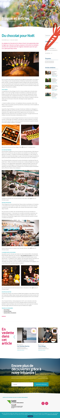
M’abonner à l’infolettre (41, 384)
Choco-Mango (6, 309)
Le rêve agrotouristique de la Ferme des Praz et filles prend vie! (54, 94)
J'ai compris (30, 416)
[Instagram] (46, 403)
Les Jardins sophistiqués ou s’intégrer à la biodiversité (54, 80)
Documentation (52, 1)
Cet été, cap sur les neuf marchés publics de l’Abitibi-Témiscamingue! (55, 87)
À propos (35, 1)
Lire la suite (49, 351)
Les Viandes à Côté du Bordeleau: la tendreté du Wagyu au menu (55, 73)
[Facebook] (43, 403)
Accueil (30, 1)
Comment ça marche (43, 1)
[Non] (58, 414)
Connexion (4, 1)
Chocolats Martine (7, 311)
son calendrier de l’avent (26, 255)
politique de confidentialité (52, 414)
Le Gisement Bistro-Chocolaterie (35, 346)
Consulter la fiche (29, 349)
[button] (56, 6)
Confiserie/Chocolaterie (30, 347)
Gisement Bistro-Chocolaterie (10, 312)
